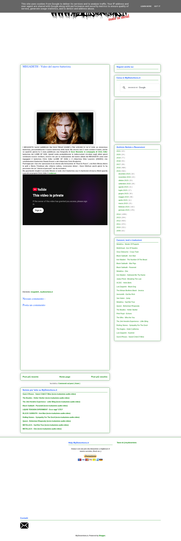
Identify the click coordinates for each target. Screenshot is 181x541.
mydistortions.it (46, 292)
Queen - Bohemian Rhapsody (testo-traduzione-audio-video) (47, 421)
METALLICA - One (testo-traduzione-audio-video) (42, 429)
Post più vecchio (99, 377)
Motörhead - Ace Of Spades (127, 248)
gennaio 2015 (124, 210)
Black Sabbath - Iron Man (126, 256)
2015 (119, 171)
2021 (119, 151)
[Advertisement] (90, 40)
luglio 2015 (123, 190)
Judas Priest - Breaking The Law (129, 279)
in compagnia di (89, 152)
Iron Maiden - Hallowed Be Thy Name (131, 275)
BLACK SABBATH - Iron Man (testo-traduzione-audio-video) (46, 413)
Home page (64, 377)
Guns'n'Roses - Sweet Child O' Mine (130, 337)
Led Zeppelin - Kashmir (125, 333)
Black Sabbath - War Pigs (126, 263)
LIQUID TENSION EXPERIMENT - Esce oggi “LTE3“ (43, 410)
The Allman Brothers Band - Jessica (130, 290)
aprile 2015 (123, 200)
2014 (119, 214)
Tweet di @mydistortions (127, 443)
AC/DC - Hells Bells (124, 283)
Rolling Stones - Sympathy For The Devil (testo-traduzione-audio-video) (51, 417)
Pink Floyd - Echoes (124, 314)
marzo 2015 (123, 203)
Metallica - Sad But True (126, 302)
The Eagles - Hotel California (128, 329)
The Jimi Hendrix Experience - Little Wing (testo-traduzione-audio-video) (51, 402)
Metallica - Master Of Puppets (128, 244)
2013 (119, 218)
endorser (52, 173)
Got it (157, 6)
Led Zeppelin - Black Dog (126, 287)
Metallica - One (122, 271)
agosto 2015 (123, 187)
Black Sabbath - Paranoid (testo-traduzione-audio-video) (45, 406)
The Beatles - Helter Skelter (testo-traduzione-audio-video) (46, 398)
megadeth (35, 292)
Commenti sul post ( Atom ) (69, 383)
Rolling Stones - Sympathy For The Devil (132, 325)
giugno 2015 (123, 194)
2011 (119, 224)
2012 (119, 221)
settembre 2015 (124, 184)
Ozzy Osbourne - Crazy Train (128, 252)
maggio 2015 (123, 197)
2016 (119, 168)
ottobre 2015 (123, 180)
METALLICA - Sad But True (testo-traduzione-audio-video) (46, 425)
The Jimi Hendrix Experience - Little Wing (132, 321)
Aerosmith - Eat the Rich (126, 294)
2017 (119, 164)
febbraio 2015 (124, 207)
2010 (119, 227)
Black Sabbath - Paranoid (126, 267)
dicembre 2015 (124, 174)
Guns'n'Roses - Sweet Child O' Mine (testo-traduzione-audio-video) (49, 394)
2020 (119, 155)
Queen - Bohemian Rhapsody (128, 306)
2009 (119, 231)
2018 (119, 161)
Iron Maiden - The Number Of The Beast (132, 260)
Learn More (146, 6)
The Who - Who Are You (126, 318)
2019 (119, 158)
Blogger (102, 536)
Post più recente (30, 377)
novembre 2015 (124, 177)
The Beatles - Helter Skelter (127, 310)
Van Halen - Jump (123, 298)
